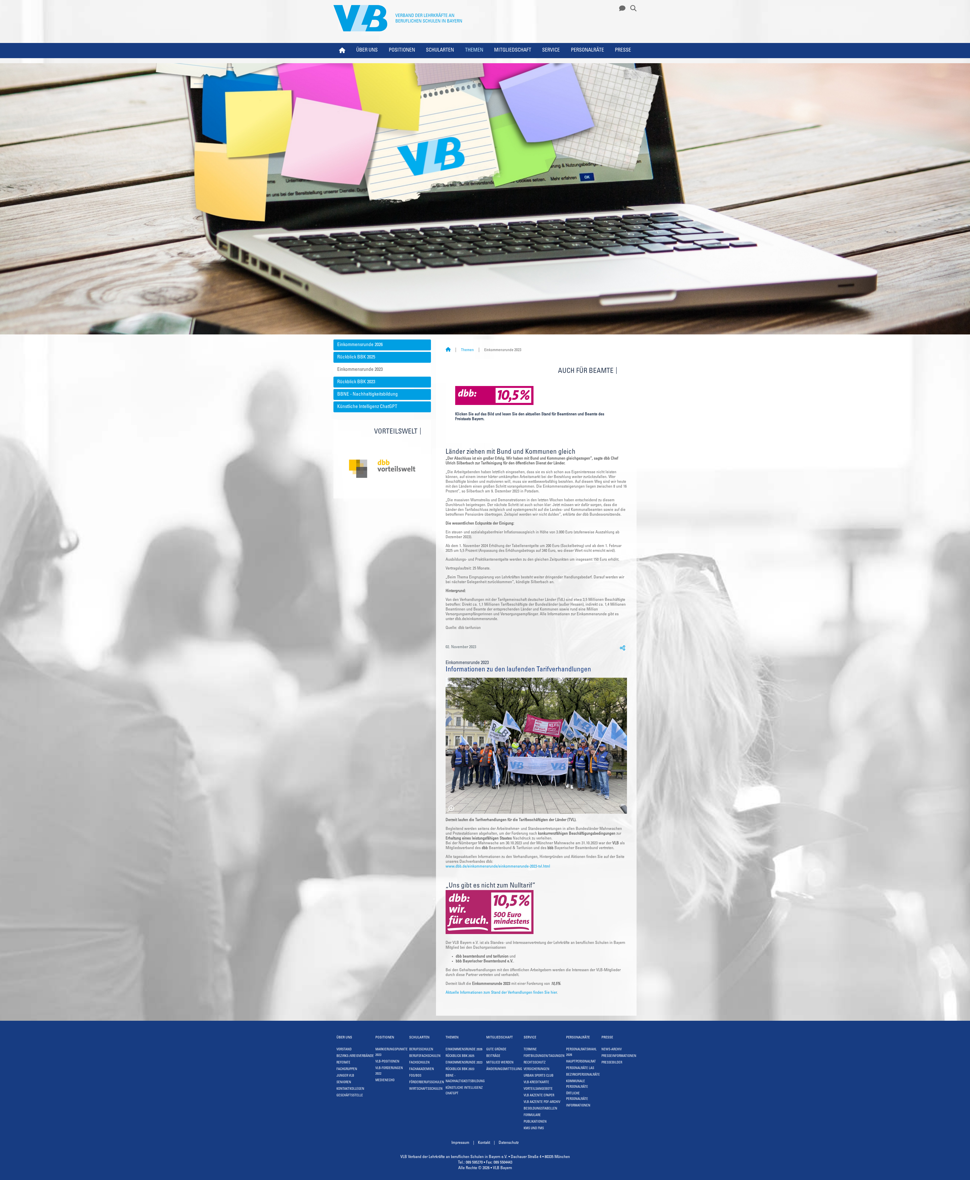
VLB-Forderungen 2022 (389, 1071)
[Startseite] (448, 350)
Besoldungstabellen (540, 1108)
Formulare (532, 1115)
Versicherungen (536, 1069)
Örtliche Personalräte (577, 1096)
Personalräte (587, 50)
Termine (530, 1049)
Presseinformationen (618, 1056)
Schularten (440, 50)
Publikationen (535, 1122)
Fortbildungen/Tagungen (544, 1056)
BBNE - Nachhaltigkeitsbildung (367, 394)
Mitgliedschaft (512, 50)
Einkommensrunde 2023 (360, 369)
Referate (343, 1062)
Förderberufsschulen (426, 1082)
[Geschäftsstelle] (620, 8)
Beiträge (493, 1056)
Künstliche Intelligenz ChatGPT (367, 406)
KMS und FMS (534, 1128)
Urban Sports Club (538, 1076)
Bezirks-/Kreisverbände (355, 1056)
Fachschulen (419, 1062)
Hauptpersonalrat (581, 1061)
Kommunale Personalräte (577, 1084)
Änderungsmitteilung (504, 1069)
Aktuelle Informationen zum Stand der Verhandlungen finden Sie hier (501, 993)
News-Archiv (611, 1049)
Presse (623, 50)
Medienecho (385, 1080)
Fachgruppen (346, 1069)
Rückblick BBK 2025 (356, 357)
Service (551, 50)
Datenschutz (509, 1143)
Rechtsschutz (535, 1062)
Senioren (343, 1082)
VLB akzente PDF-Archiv (542, 1102)
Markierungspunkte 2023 (391, 1052)
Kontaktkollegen (350, 1089)
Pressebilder (611, 1062)
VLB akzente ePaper (539, 1095)
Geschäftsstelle (349, 1095)
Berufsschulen (421, 1049)
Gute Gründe (496, 1049)
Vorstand (344, 1049)
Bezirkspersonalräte (583, 1075)
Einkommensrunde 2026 (360, 345)
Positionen (402, 50)
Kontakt (484, 1143)
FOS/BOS (415, 1076)
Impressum (460, 1143)
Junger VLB (345, 1076)
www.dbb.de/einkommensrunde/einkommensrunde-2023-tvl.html (498, 867)
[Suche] (631, 8)
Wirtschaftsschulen (426, 1089)
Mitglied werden (500, 1062)
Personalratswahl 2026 (581, 1052)
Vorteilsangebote (538, 1089)
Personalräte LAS (580, 1068)
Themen (474, 50)
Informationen (578, 1105)
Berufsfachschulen (425, 1056)
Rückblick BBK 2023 (356, 382)
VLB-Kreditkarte (536, 1082)
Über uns (367, 50)
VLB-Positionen (387, 1061)
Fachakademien (421, 1069)
